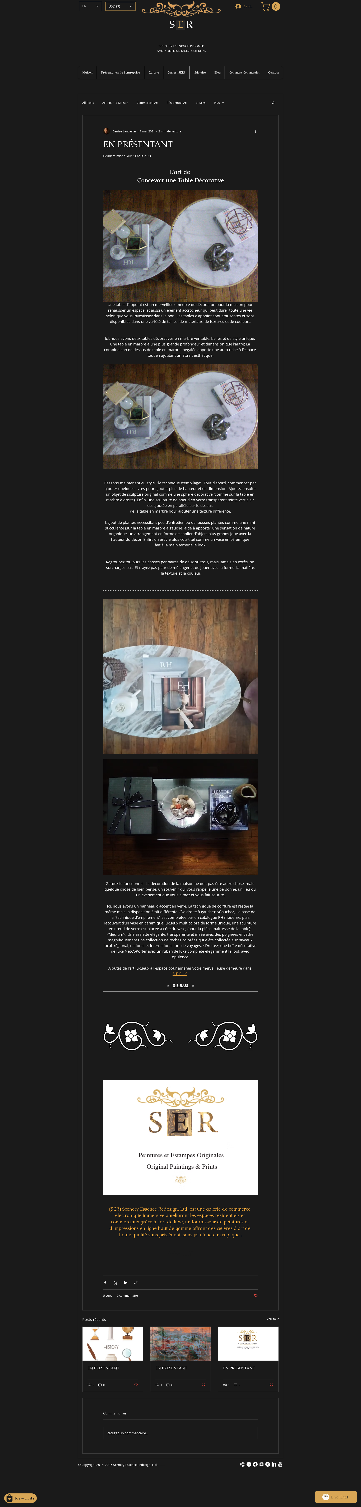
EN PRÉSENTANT (103, 1368)
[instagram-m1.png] (261, 1464)
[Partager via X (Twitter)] (115, 1283)
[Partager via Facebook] (105, 1283)
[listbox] (120, 6)
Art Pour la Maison (115, 103)
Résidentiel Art (177, 103)
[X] (267, 1464)
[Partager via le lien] (136, 1283)
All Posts (88, 103)
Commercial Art (147, 103)
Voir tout (273, 1319)
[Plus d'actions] (255, 131)
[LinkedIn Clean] (274, 1464)
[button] (120, 6)
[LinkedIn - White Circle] (249, 1464)
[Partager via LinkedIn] (126, 1283)
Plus (217, 103)
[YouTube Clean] (280, 1464)
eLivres (201, 103)
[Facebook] (255, 1464)
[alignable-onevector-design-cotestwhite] (242, 1464)
